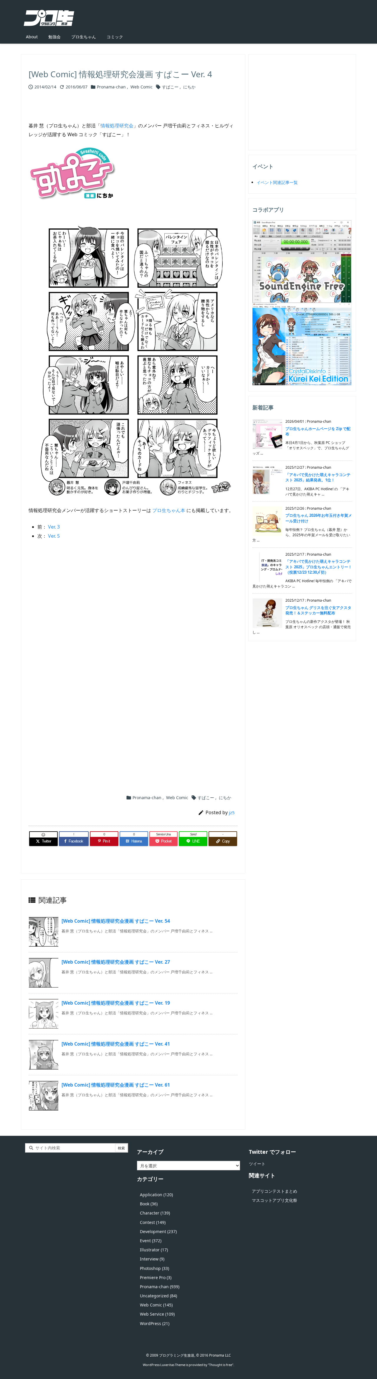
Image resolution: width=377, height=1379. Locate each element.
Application (156, 1194)
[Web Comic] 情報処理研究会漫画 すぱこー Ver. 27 (116, 962)
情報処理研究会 (116, 125)
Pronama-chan (111, 87)
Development (158, 1231)
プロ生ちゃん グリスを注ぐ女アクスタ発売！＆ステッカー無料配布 (318, 610)
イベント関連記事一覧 (277, 182)
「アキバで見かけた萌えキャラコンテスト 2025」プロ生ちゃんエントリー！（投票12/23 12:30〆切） (318, 567)
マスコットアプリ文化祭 (274, 1200)
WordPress (154, 1323)
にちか (189, 87)
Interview (152, 1259)
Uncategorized (158, 1296)
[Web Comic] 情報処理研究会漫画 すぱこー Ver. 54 (116, 921)
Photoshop (154, 1268)
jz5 (232, 812)
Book (149, 1204)
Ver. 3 (54, 527)
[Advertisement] (133, 616)
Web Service (157, 1314)
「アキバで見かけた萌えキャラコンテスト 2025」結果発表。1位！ (317, 477)
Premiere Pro (155, 1277)
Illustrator (154, 1250)
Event (150, 1240)
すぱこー (170, 87)
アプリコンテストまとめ (274, 1191)
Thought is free (220, 1364)
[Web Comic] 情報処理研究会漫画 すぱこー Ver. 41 (116, 1044)
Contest (153, 1222)
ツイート (257, 1163)
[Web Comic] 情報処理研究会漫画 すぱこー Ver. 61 (116, 1085)
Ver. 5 (54, 536)
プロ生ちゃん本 (168, 510)
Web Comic (141, 87)
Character (155, 1213)
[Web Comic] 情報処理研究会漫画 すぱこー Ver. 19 (116, 1003)
